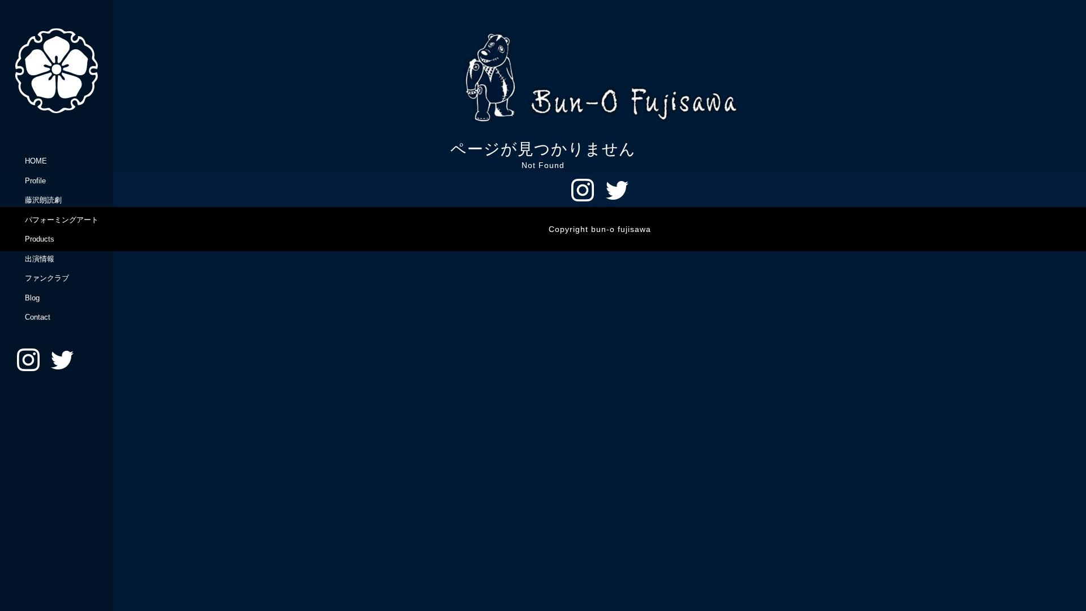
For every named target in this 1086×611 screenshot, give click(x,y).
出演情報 (39, 259)
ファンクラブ (47, 278)
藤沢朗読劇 (43, 200)
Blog (32, 298)
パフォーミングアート (61, 220)
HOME (36, 161)
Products (39, 239)
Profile (35, 181)
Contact (37, 317)
